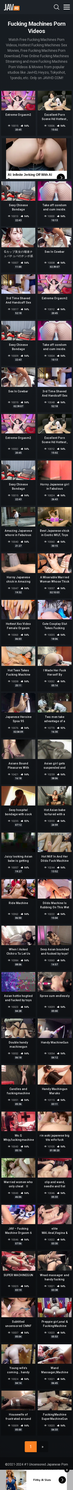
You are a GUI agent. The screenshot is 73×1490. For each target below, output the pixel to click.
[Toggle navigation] (66, 7)
